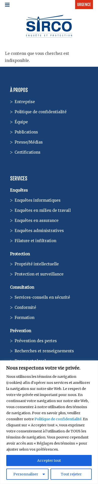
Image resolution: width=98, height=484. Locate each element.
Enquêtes (19, 190)
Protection (20, 253)
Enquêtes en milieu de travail (43, 210)
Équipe (21, 122)
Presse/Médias (29, 142)
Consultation (22, 287)
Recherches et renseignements (44, 351)
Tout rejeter (71, 474)
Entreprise (25, 101)
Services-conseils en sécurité (42, 297)
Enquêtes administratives (39, 230)
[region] (49, 422)
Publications (26, 132)
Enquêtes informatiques (38, 200)
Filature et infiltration (35, 240)
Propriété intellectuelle (37, 264)
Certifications (27, 152)
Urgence (84, 4)
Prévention (20, 330)
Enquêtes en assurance (37, 220)
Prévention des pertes (36, 340)
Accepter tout (49, 460)
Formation (24, 317)
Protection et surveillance (39, 274)
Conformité (25, 307)
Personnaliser (25, 474)
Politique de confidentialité (57, 419)
